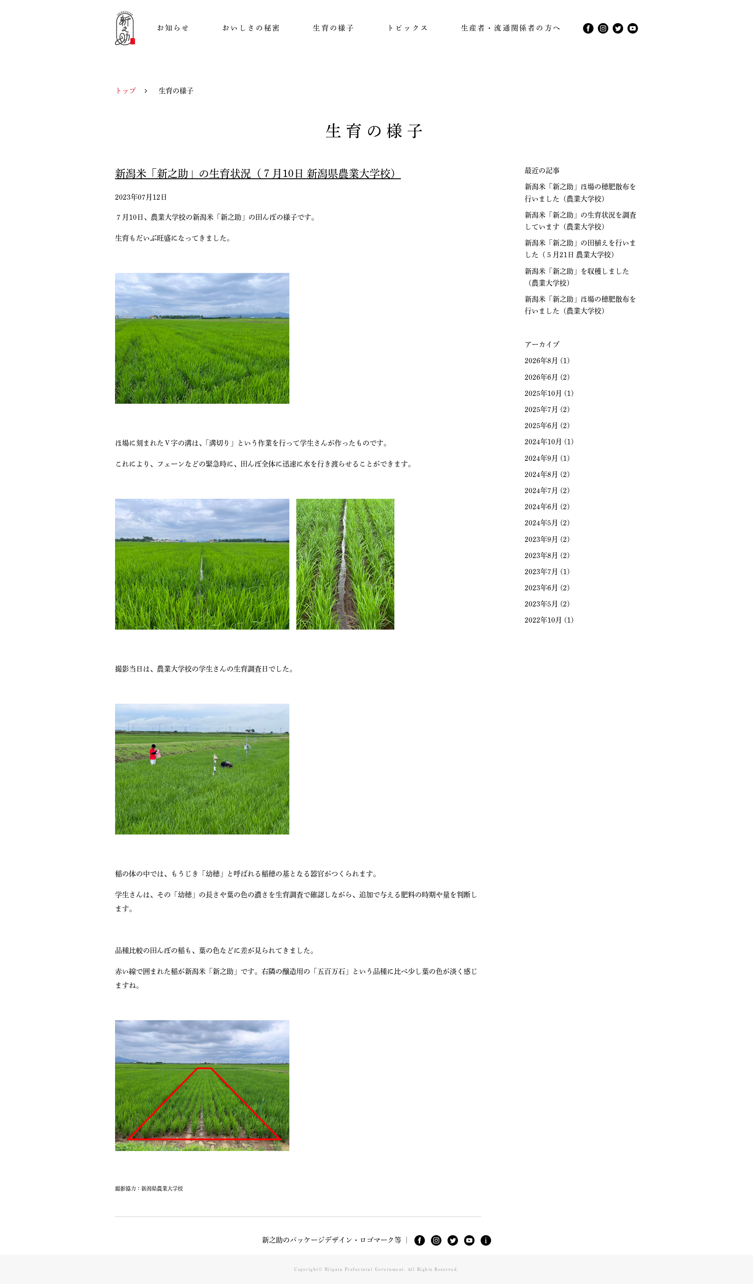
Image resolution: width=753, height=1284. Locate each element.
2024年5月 (541, 522)
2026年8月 (541, 360)
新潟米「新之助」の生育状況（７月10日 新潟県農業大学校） (258, 173)
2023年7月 (541, 571)
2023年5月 (541, 603)
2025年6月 (541, 425)
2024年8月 (541, 474)
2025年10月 (543, 393)
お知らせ (173, 27)
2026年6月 (541, 377)
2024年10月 (543, 441)
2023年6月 (541, 587)
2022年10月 (543, 619)
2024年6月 (541, 506)
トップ (125, 90)
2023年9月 (541, 539)
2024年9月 (541, 458)
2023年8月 (541, 555)
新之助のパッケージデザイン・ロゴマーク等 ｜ (336, 1239)
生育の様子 (334, 27)
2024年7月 (541, 490)
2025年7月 (541, 409)
